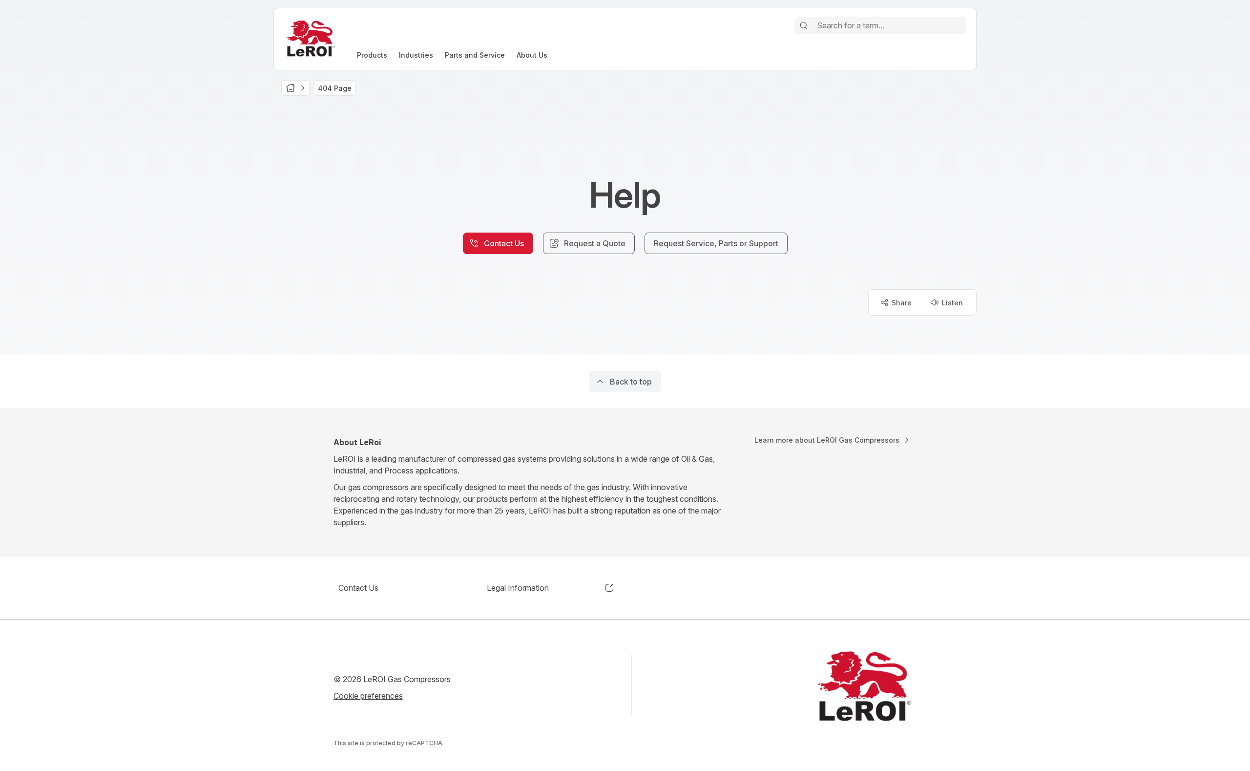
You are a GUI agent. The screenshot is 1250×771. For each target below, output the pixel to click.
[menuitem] (372, 55)
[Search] (803, 25)
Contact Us (358, 588)
